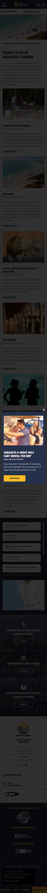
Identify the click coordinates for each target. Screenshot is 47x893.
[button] (14, 478)
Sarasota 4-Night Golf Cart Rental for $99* (19, 454)
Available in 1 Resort (14, 460)
